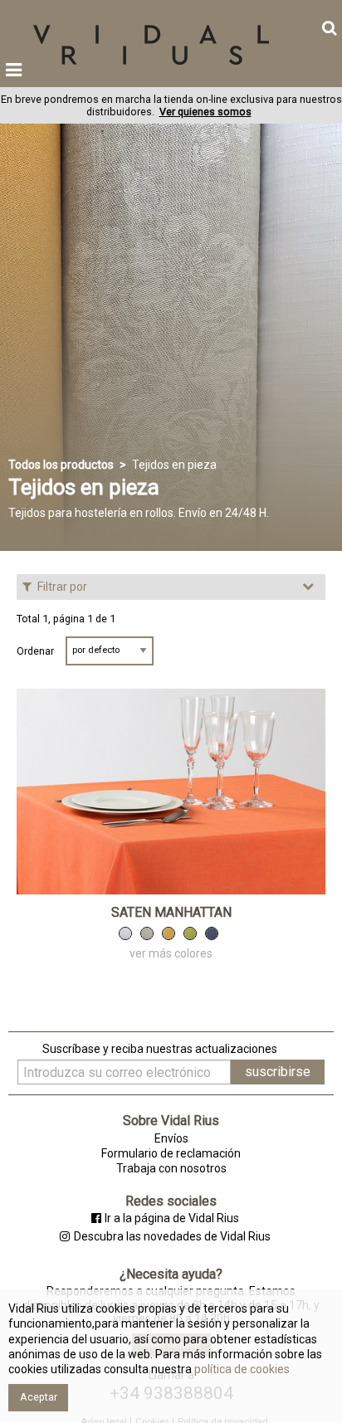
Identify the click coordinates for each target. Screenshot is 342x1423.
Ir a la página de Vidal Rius (172, 1218)
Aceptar (38, 1397)
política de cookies (241, 1369)
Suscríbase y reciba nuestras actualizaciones (159, 1048)
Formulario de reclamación (171, 1153)
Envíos (171, 1138)
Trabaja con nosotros (171, 1168)
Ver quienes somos (205, 111)
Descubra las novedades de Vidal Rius (172, 1236)
